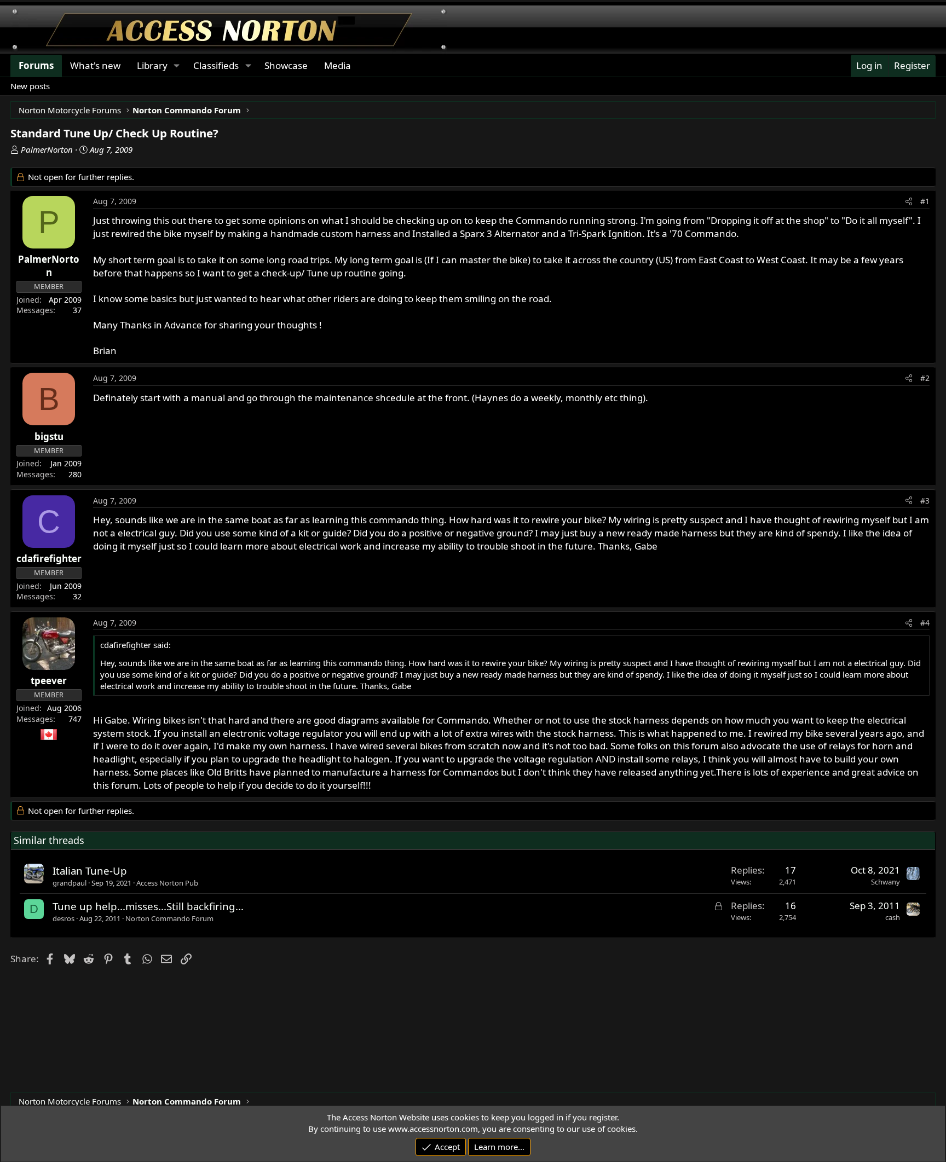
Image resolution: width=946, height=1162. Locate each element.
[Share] (908, 201)
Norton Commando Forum (169, 918)
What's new (95, 65)
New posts (30, 85)
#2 (925, 378)
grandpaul (69, 883)
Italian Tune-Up (90, 870)
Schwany (885, 882)
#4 (925, 622)
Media (337, 65)
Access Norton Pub (167, 883)
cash (892, 917)
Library (152, 65)
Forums (36, 65)
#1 (925, 201)
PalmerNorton (47, 149)
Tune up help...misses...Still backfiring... (148, 906)
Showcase (286, 65)
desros (63, 918)
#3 (925, 500)
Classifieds (216, 65)
